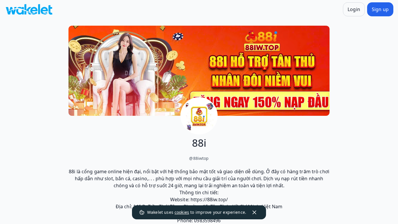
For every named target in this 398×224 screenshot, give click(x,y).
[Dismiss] (254, 212)
